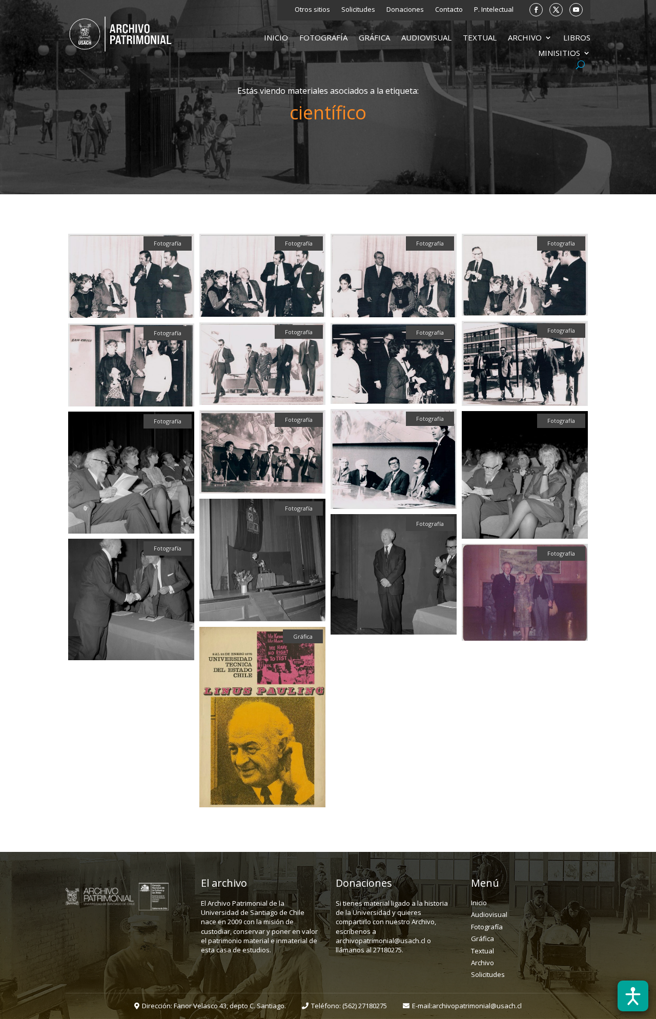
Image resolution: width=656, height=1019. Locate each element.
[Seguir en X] (556, 9)
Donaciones (405, 10)
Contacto (449, 10)
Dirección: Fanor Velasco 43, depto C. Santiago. (214, 1005)
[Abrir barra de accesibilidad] (633, 996)
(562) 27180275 (364, 1005)
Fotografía (323, 38)
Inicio (276, 38)
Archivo (525, 38)
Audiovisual (426, 38)
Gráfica (374, 38)
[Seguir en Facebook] (536, 9)
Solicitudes (358, 10)
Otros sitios (312, 10)
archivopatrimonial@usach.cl (477, 1005)
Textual (480, 38)
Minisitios (559, 53)
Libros (576, 38)
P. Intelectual (494, 10)
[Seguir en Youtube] (576, 9)
